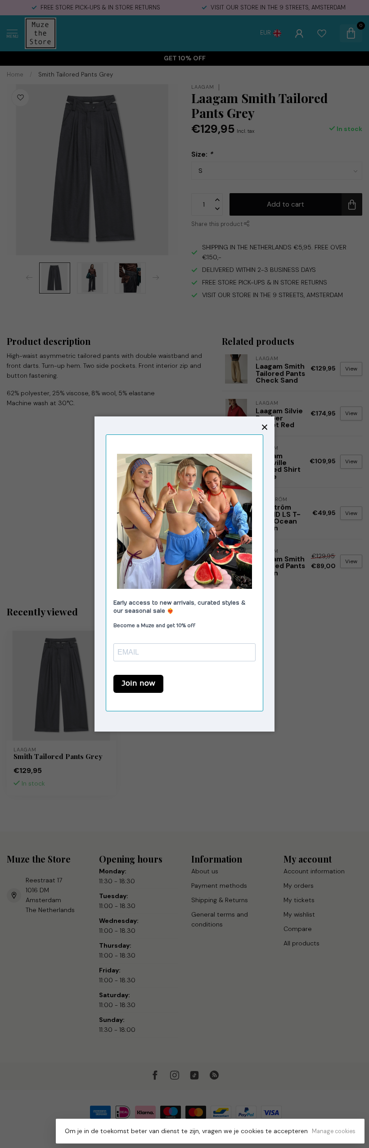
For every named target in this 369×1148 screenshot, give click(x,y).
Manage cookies (334, 1131)
